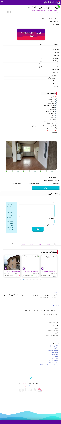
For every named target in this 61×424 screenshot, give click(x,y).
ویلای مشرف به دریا (53, 362)
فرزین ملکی (54, 352)
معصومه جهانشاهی (53, 350)
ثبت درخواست (46, 188)
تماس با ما (56, 305)
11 (34, 279)
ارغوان (25, 383)
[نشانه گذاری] (5, 11)
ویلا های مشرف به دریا (52, 360)
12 (36, 279)
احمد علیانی (54, 354)
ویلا (55, 244)
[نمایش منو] (2, 2)
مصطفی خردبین (53, 356)
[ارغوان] (52, 2)
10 (33, 279)
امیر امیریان (55, 358)
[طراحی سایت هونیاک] (25, 385)
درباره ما (56, 292)
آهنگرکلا (31, 244)
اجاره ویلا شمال (54, 346)
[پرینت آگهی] (8, 11)
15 (40, 279)
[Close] (33, 415)
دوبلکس (48, 244)
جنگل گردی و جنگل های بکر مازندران (48, 364)
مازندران (23, 244)
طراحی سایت (36, 385)
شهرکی (40, 244)
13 (37, 279)
